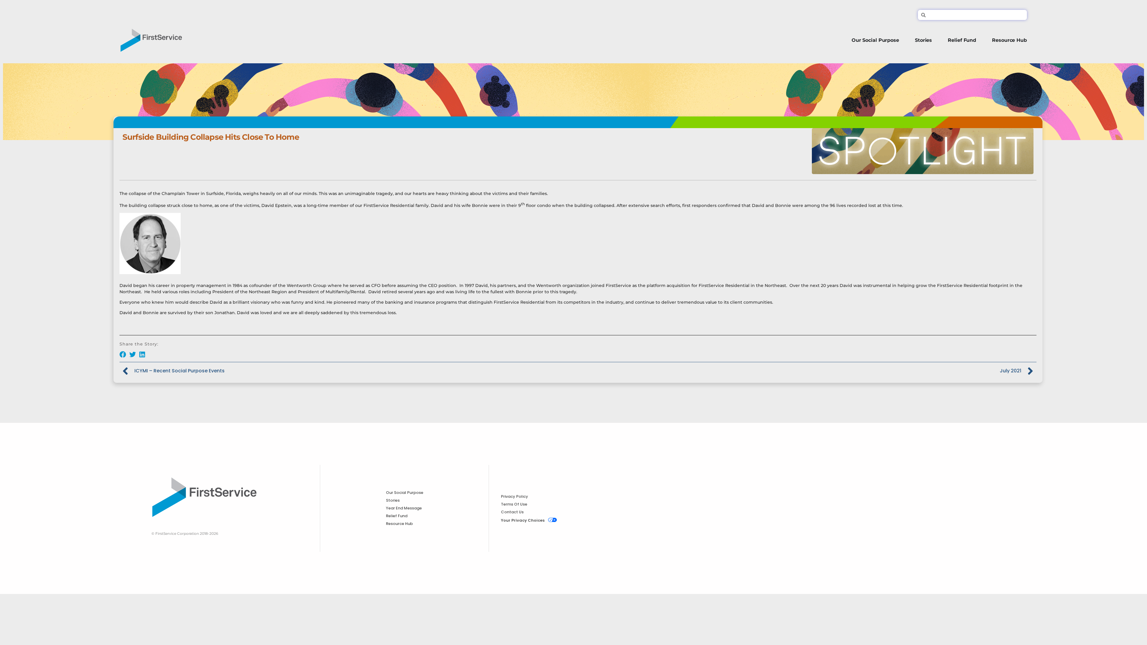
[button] (122, 354)
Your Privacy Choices (523, 520)
